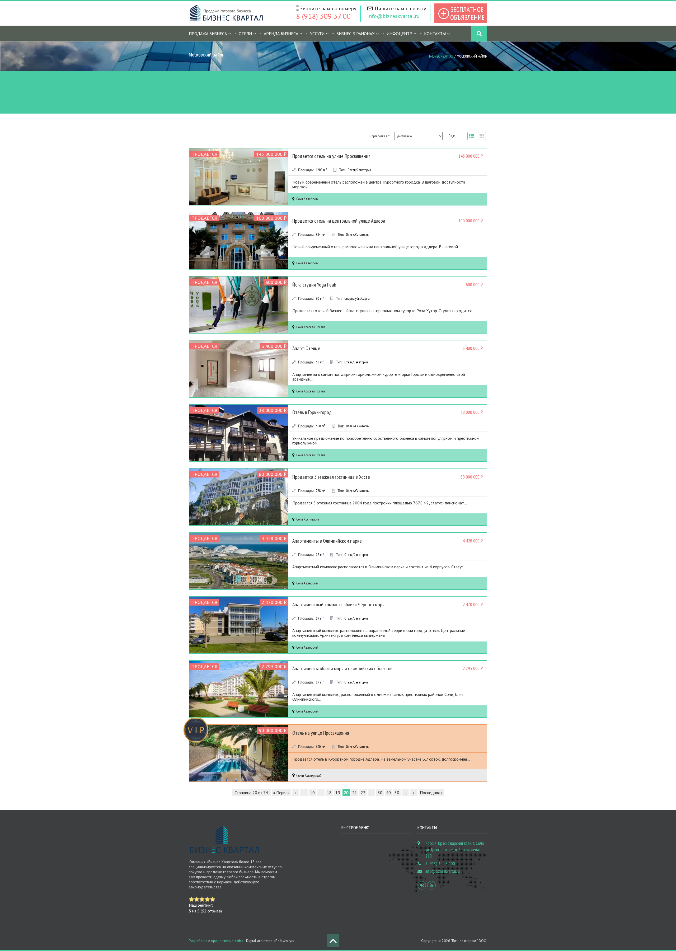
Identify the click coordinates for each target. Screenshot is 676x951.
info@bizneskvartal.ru (393, 16)
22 (363, 792)
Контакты (435, 33)
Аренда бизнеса (281, 33)
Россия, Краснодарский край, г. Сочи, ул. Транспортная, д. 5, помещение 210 (454, 849)
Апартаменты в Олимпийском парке (327, 540)
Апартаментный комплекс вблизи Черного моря (338, 604)
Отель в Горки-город (312, 412)
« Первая (281, 792)
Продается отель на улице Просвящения (331, 156)
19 (337, 792)
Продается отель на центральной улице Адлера (338, 220)
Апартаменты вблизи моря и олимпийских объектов (342, 668)
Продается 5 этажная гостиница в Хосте (331, 477)
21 (354, 792)
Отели (245, 33)
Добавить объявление (444, 93)
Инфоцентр (399, 33)
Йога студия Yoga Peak (314, 284)
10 (312, 792)
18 (329, 792)
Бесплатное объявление (467, 13)
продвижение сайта (227, 940)
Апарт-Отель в (306, 348)
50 (397, 792)
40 (388, 792)
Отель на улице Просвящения (320, 732)
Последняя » (431, 792)
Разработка (198, 940)
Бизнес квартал (441, 56)
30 (380, 792)
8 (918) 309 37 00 (323, 16)
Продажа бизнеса (208, 33)
